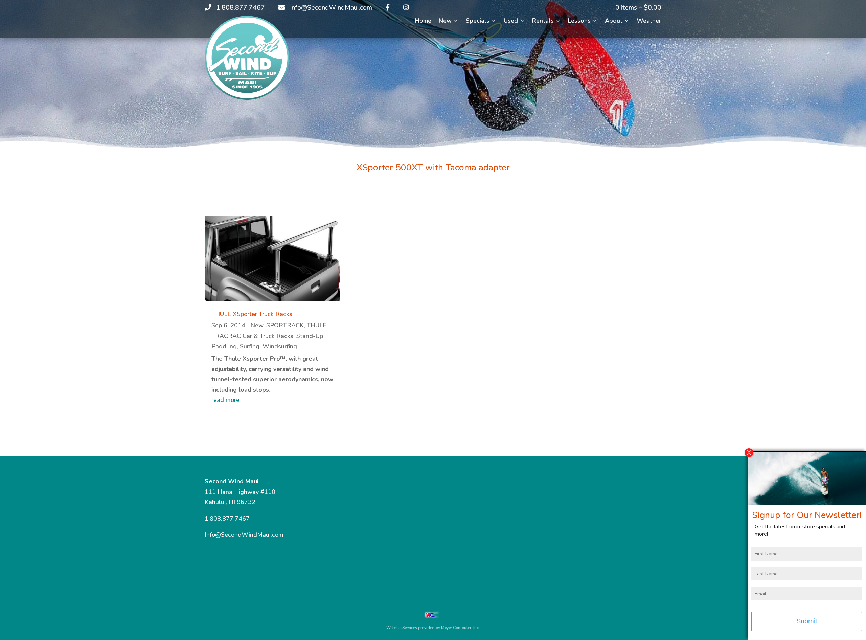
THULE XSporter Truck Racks (251, 314)
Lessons (579, 21)
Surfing (249, 346)
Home (423, 21)
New (445, 21)
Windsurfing (280, 346)
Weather (649, 21)
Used (511, 21)
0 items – (638, 7)
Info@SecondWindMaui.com (244, 535)
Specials (477, 21)
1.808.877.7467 (227, 519)
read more (225, 400)
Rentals (543, 21)
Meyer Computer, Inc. (460, 628)
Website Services (401, 628)
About (613, 21)
